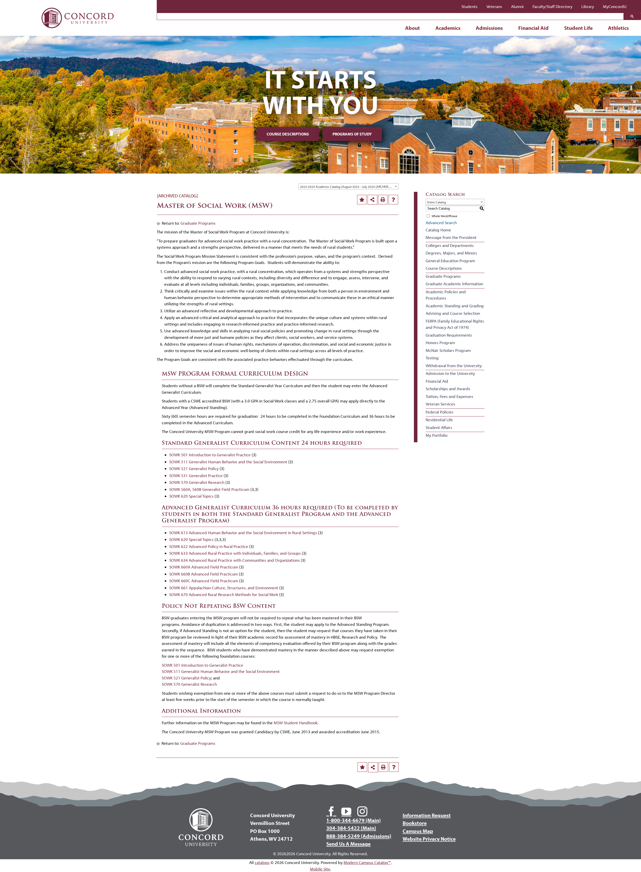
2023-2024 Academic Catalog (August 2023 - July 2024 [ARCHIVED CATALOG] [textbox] (349, 187)
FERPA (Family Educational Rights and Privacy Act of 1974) (455, 324)
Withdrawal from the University (454, 365)
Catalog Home (438, 229)
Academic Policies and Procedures (446, 295)
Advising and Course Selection (453, 313)
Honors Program (440, 342)
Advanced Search (441, 222)
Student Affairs (439, 427)
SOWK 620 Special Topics (191, 496)
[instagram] (362, 811)
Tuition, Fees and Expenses (449, 396)
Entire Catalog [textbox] (436, 202)
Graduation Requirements (449, 335)
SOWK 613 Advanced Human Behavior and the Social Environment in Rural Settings (243, 532)
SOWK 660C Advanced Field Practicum (203, 580)
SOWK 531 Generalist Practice (196, 475)
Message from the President (451, 237)
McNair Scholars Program (448, 350)
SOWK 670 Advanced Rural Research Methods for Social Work (223, 594)
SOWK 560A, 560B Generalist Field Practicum (209, 489)
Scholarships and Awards (448, 388)
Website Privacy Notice (429, 838)
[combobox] (348, 186)
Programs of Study (352, 133)
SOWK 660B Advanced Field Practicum (203, 573)
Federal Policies (439, 411)
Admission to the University (450, 373)
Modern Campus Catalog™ (367, 862)
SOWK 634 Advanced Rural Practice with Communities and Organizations (234, 560)
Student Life (578, 28)
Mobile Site (320, 868)
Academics (447, 28)
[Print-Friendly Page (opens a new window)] (383, 199)
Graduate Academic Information (454, 283)
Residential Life (439, 419)
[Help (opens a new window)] (393, 199)
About (412, 28)
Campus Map (418, 831)
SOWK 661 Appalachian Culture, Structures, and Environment (223, 587)
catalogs (262, 862)
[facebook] (331, 811)
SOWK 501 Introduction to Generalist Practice (210, 454)
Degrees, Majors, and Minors (451, 252)
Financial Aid (533, 28)
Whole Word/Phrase (444, 216)
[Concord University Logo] (77, 5)
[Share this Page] (373, 200)
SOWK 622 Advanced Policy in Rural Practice (208, 546)
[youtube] (346, 811)
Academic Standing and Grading (455, 305)
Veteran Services (440, 403)
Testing (432, 357)
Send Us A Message (348, 843)
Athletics (618, 28)
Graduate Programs (198, 223)
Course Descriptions (288, 133)
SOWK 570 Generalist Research (196, 482)
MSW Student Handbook (295, 722)
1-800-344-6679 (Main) (353, 820)
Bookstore (415, 823)
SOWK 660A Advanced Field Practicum (203, 566)
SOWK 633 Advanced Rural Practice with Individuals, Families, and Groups (235, 553)
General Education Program (450, 260)
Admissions (489, 28)
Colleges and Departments (450, 245)
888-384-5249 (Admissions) (358, 836)
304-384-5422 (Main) (351, 828)
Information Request (427, 815)
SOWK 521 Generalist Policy (194, 468)
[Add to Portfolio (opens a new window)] (362, 199)
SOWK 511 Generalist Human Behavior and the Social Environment (228, 461)
